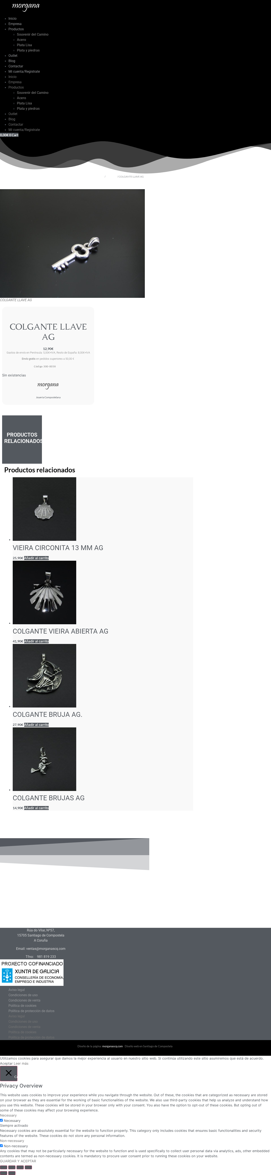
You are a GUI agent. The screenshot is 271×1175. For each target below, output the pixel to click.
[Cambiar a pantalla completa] (11, 1167)
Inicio (12, 19)
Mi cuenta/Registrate (24, 71)
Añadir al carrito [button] (36, 558)
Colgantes (111, 176)
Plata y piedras (28, 50)
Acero (21, 40)
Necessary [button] (8, 1115)
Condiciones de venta (24, 1000)
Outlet (12, 56)
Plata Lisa (24, 45)
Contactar (15, 66)
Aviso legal (16, 990)
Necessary (12, 1120)
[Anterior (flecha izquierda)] (3, 1173)
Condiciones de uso (23, 995)
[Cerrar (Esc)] (28, 1167)
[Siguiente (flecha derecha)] (11, 1173)
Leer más (21, 1063)
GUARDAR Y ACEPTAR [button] (18, 1161)
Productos (16, 29)
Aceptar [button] (6, 1063)
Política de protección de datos (31, 1011)
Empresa (15, 24)
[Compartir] (20, 1167)
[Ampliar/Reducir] (3, 1167)
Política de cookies (22, 1006)
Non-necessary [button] (12, 1141)
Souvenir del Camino (32, 34)
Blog (11, 61)
